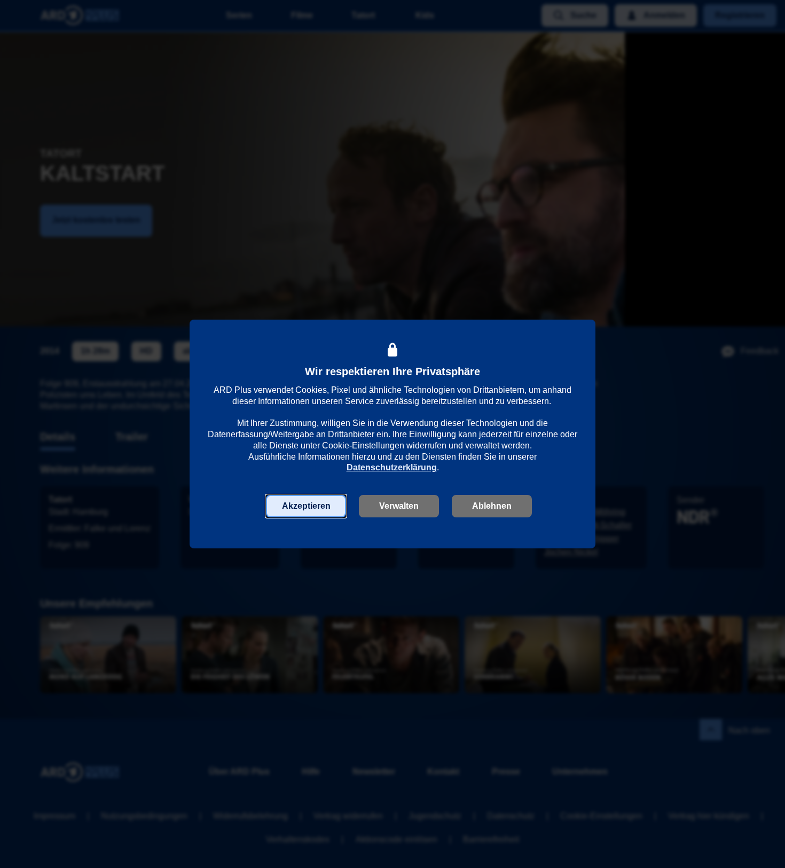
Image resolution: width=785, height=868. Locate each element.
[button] (306, 506)
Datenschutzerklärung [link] (392, 467)
